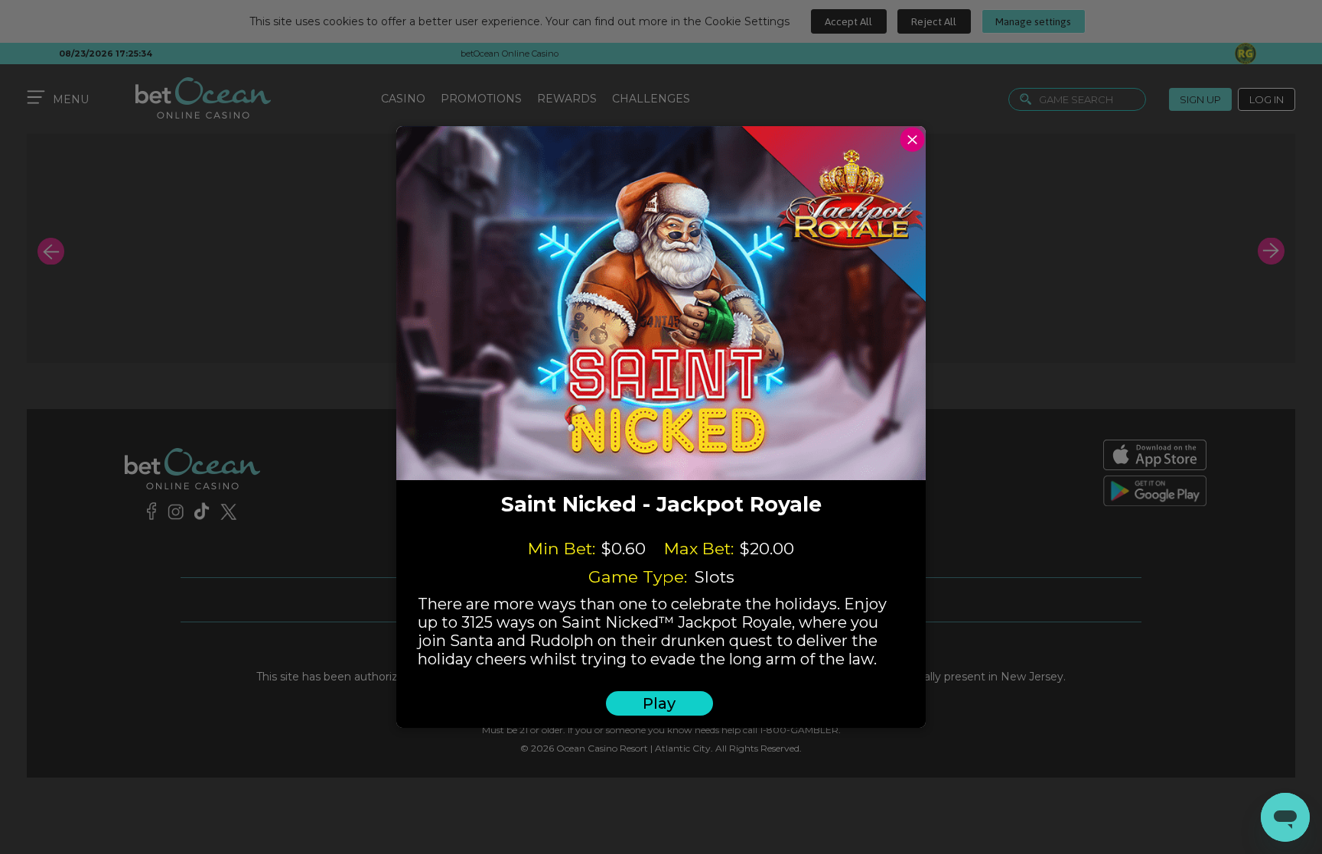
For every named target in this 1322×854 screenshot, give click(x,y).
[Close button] (912, 139)
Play (659, 703)
